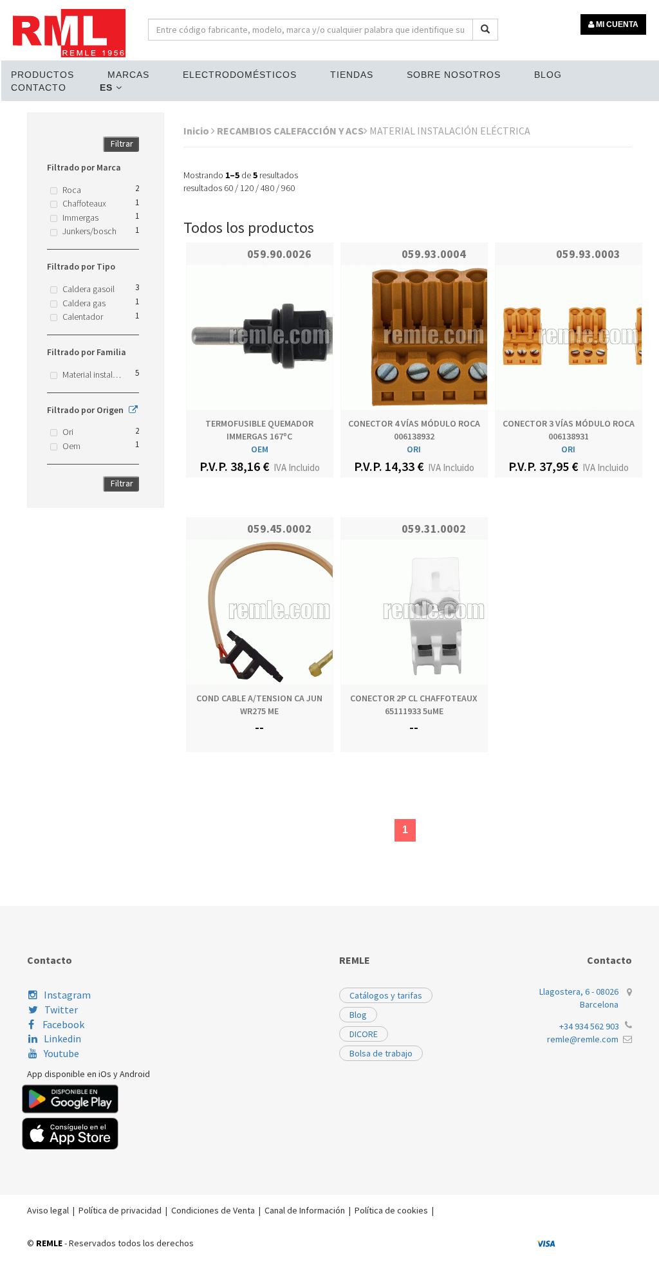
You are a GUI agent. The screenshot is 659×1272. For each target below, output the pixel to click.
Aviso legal (48, 1210)
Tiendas (351, 74)
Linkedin (62, 1038)
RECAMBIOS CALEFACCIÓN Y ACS (290, 130)
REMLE (49, 1243)
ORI (414, 449)
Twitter (61, 1009)
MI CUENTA (616, 24)
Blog (548, 74)
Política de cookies (391, 1210)
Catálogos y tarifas (385, 995)
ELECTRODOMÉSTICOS (240, 74)
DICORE (363, 1034)
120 (247, 188)
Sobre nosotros (454, 74)
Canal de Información (305, 1210)
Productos (42, 74)
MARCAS (128, 74)
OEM (259, 449)
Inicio (197, 130)
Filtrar (122, 143)
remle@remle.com (582, 1039)
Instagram (67, 994)
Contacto (38, 87)
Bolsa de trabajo (381, 1053)
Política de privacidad (120, 1210)
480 (267, 188)
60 (228, 188)
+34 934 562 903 (589, 1026)
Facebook (62, 1024)
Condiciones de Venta (213, 1210)
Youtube (61, 1053)
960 (288, 188)
